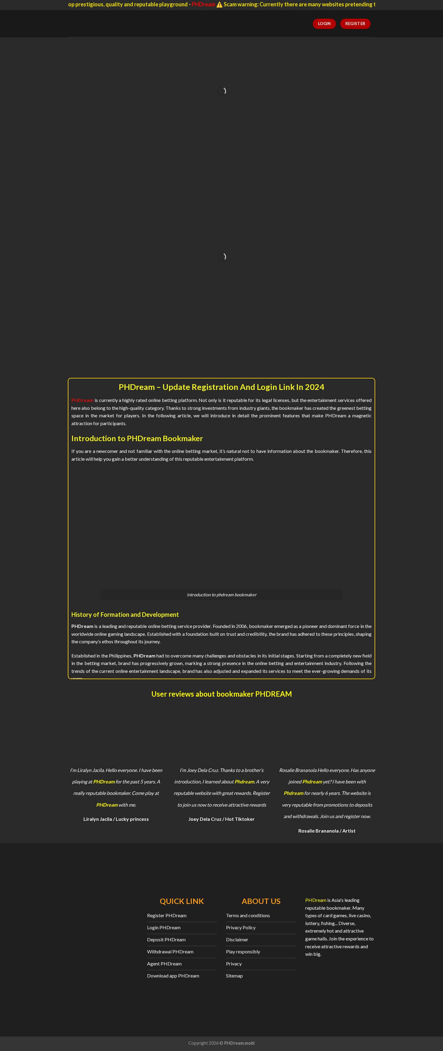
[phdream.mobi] (101, 23)
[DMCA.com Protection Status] (340, 986)
